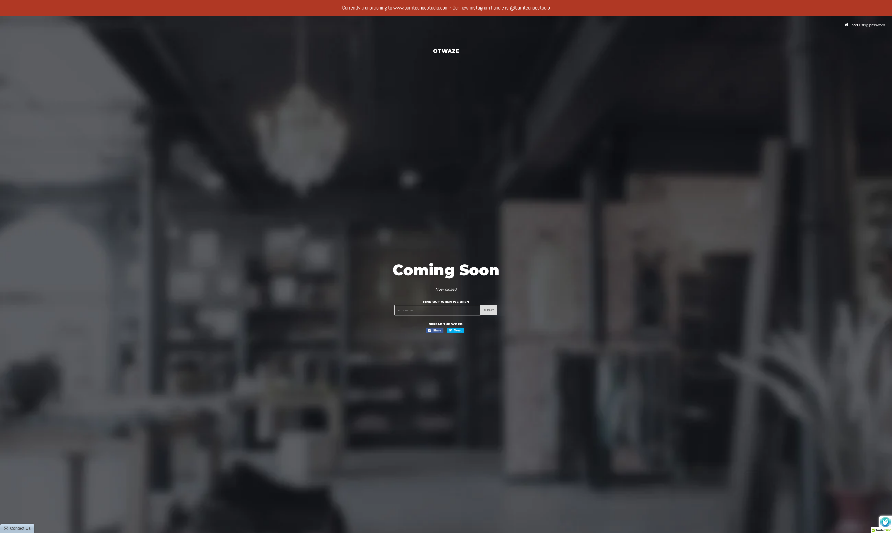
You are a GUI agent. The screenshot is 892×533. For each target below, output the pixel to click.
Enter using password (866, 25)
